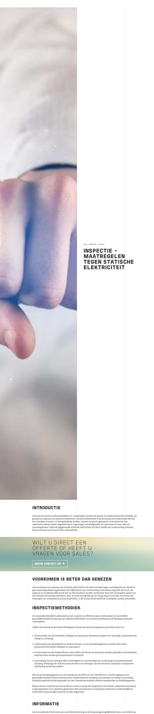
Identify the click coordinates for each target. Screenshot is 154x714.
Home (85, 244)
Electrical (101, 244)
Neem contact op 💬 (50, 564)
